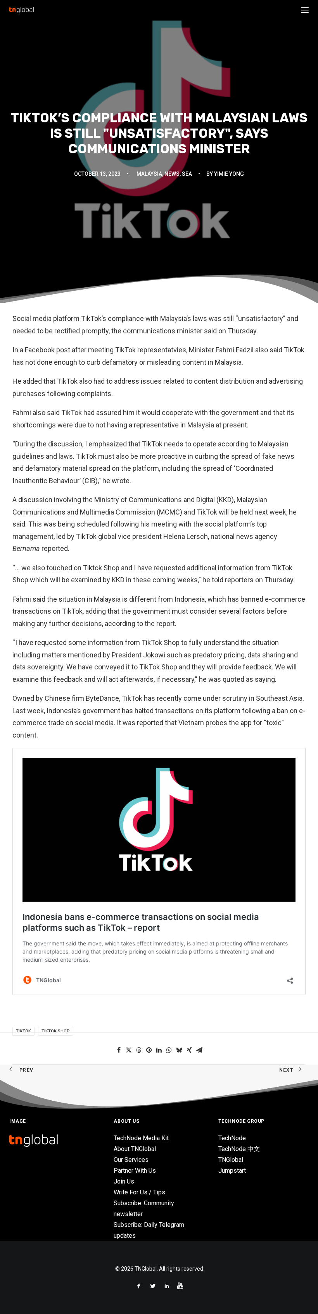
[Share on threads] (138, 1050)
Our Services (131, 1159)
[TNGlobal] (21, 10)
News (172, 174)
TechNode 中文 (239, 1149)
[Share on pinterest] (149, 1050)
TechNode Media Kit (141, 1138)
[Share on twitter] (128, 1050)
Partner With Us (135, 1170)
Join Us (124, 1181)
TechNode (232, 1138)
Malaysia (149, 174)
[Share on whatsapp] (169, 1050)
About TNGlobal (135, 1149)
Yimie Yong (229, 174)
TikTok (23, 1031)
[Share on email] (199, 1050)
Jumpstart (232, 1170)
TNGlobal (230, 1159)
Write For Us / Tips (139, 1192)
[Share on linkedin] (159, 1050)
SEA (187, 174)
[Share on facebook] (118, 1050)
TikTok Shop (55, 1031)
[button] (305, 10)
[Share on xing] (189, 1050)
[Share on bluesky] (179, 1050)
